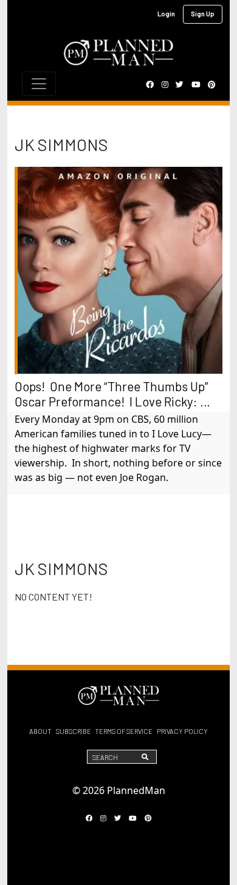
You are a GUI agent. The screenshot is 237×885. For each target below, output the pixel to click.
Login (166, 14)
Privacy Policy (182, 731)
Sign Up (203, 14)
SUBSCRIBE (73, 731)
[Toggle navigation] (39, 84)
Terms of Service (124, 731)
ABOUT (40, 731)
